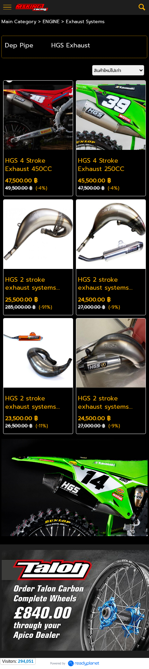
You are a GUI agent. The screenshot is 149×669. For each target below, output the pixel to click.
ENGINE (51, 21)
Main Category (18, 21)
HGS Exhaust (70, 45)
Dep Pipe (19, 45)
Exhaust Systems (85, 21)
